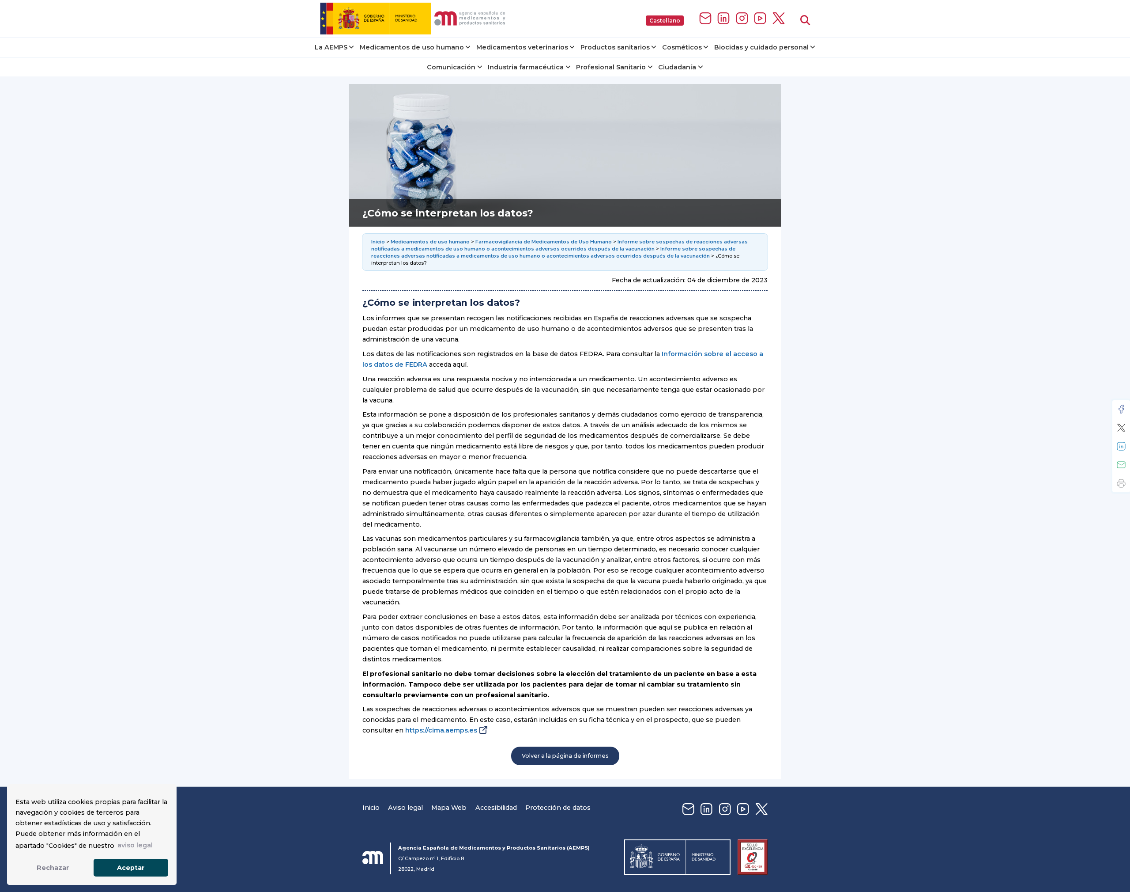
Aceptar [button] (131, 868)
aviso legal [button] (135, 845)
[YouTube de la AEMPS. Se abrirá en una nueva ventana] (760, 18)
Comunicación (451, 67)
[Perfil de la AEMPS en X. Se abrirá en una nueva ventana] (779, 18)
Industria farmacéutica (526, 67)
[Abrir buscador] (805, 20)
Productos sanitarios (615, 47)
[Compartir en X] (1121, 428)
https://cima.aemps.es (441, 730)
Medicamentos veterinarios (522, 47)
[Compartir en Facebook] (1121, 409)
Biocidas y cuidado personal (761, 47)
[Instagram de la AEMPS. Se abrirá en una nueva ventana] (742, 18)
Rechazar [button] (53, 868)
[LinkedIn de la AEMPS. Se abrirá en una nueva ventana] (723, 18)
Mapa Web (449, 808)
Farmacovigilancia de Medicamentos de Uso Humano (543, 242)
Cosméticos (682, 47)
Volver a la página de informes (565, 755)
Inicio (378, 242)
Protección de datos (558, 808)
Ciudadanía (677, 67)
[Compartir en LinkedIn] (1121, 446)
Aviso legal (405, 808)
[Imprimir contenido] (1121, 483)
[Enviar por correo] (1121, 465)
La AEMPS (331, 47)
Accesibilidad (496, 808)
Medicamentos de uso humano (412, 47)
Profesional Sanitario (611, 67)
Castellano (664, 20)
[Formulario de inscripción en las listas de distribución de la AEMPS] (705, 18)
